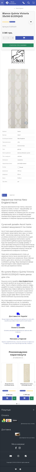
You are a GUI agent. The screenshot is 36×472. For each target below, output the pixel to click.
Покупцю (6, 410)
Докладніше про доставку (27, 437)
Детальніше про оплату (28, 423)
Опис (4, 195)
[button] (16, 403)
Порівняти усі (18, 357)
